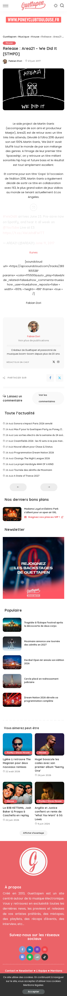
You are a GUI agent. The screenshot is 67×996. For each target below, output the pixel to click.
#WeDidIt (10, 216)
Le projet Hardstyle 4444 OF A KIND (34, 464)
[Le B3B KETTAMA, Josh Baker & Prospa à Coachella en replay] (17, 793)
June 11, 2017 (45, 243)
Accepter (33, 991)
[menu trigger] (6, 5)
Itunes (33, 252)
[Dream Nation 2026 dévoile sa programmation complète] (12, 700)
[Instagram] (58, 362)
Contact (10, 970)
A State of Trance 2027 (26, 475)
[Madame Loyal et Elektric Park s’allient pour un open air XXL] (12, 514)
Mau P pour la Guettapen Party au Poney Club (39, 429)
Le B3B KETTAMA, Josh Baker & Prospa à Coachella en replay (17, 811)
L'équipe (41, 970)
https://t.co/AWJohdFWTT (23, 233)
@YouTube (11, 227)
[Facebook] (50, 378)
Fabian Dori (15, 61)
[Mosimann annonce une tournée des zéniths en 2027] (12, 644)
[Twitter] (54, 362)
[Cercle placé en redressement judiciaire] (12, 681)
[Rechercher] (62, 5)
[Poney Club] (33, 21)
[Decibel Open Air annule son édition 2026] (12, 662)
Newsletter (26, 970)
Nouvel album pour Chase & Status (33, 446)
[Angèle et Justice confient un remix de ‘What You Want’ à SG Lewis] (49, 793)
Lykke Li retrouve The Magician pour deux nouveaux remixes (17, 763)
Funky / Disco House (18, 752)
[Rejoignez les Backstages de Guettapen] (33, 569)
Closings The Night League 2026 (32, 458)
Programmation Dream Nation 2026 (34, 452)
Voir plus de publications (33, 340)
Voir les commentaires (47, 398)
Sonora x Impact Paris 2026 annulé (33, 423)
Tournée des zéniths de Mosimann (33, 470)
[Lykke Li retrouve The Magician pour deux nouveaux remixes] (17, 744)
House (9, 43)
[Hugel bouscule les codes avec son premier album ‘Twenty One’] (49, 744)
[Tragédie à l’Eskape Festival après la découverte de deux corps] (12, 625)
